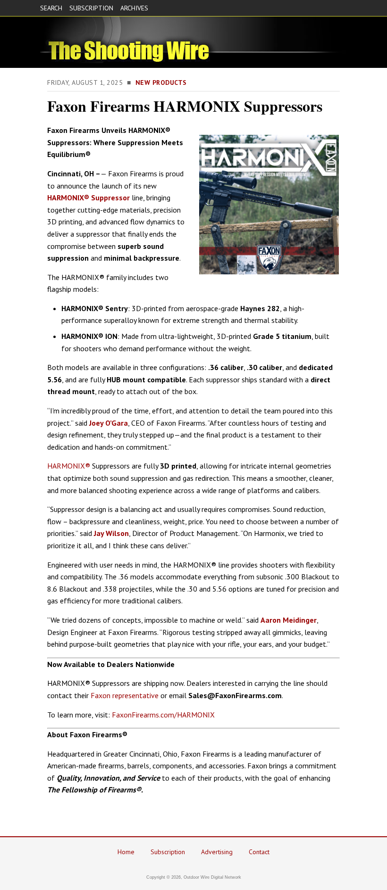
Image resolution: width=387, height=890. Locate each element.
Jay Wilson (111, 533)
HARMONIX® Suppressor (88, 197)
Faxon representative (125, 695)
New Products (161, 82)
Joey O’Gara (108, 423)
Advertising (217, 852)
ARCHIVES (134, 8)
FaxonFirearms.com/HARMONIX (163, 714)
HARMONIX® (68, 465)
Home (126, 852)
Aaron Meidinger (289, 620)
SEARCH (51, 8)
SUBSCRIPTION (91, 8)
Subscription (168, 852)
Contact (259, 852)
